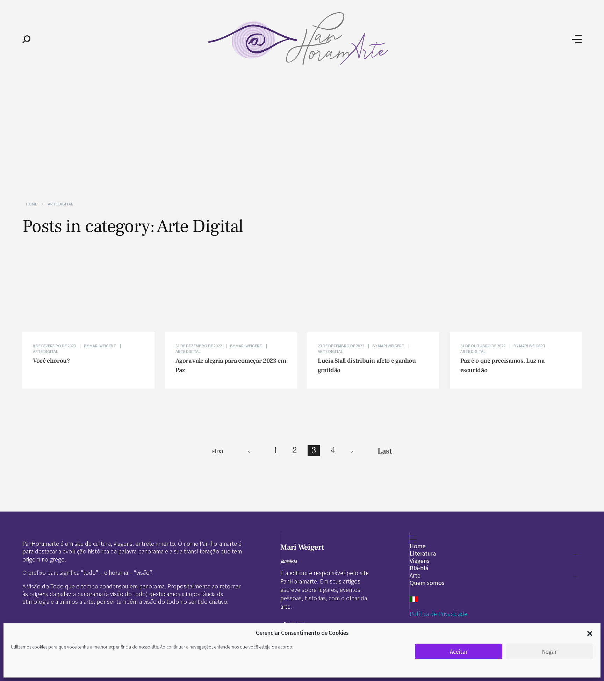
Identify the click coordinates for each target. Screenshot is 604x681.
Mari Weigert (103, 345)
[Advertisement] (302, 132)
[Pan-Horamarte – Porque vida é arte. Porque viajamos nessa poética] (301, 38)
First (218, 451)
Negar (549, 651)
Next (352, 451)
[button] (589, 632)
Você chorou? (51, 361)
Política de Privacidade (438, 613)
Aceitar (459, 651)
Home (31, 204)
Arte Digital (45, 351)
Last (385, 451)
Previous (249, 451)
